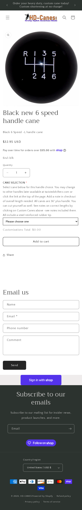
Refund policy (64, 496)
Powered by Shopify (42, 496)
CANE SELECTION (14, 182)
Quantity (8, 165)
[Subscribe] (70, 428)
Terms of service (51, 502)
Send (14, 365)
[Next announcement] (75, 5)
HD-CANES (26, 496)
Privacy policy (32, 502)
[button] (7, 17)
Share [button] (10, 255)
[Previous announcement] (7, 5)
